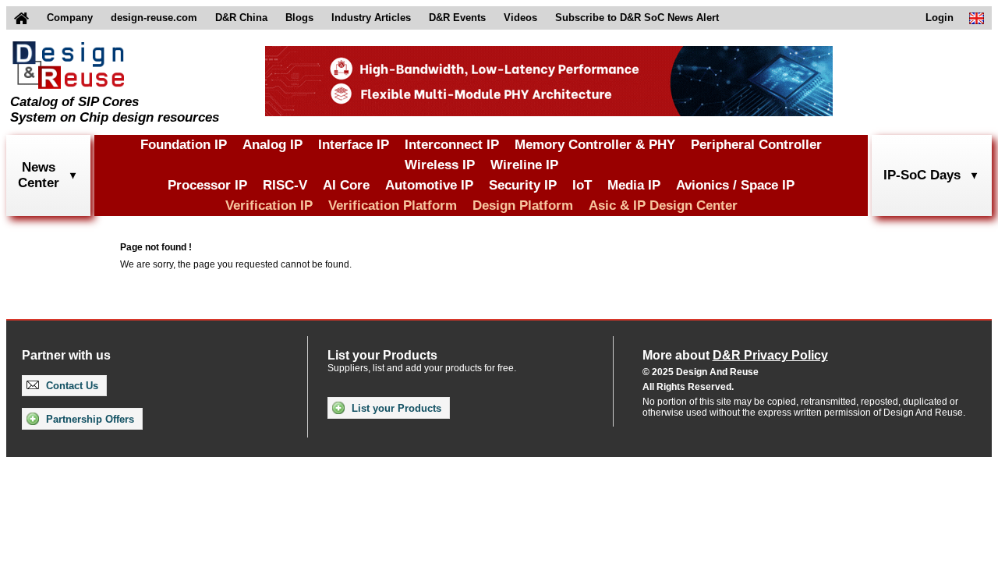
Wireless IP (440, 165)
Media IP (633, 185)
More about (735, 355)
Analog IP (272, 144)
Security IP (523, 185)
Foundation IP (183, 144)
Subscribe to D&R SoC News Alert (637, 17)
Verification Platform (392, 205)
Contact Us (70, 386)
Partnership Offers (88, 419)
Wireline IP (524, 165)
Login (939, 17)
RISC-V (285, 185)
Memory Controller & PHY (595, 144)
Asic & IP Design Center (663, 205)
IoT (582, 185)
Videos (520, 17)
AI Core (346, 185)
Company (70, 17)
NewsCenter (38, 175)
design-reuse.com (154, 17)
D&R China (241, 17)
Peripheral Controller (756, 144)
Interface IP (353, 144)
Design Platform (522, 205)
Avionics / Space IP (735, 185)
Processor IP (207, 185)
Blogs (299, 17)
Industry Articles (371, 17)
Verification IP (269, 205)
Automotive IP (429, 185)
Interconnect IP (452, 144)
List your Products (395, 408)
